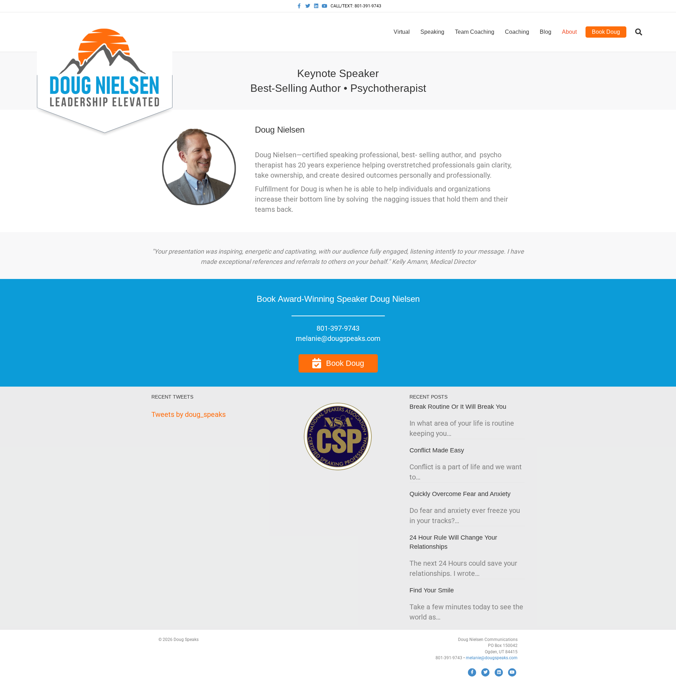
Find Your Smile (431, 590)
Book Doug (606, 32)
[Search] (636, 32)
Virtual (402, 32)
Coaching (517, 32)
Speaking (432, 32)
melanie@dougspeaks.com (492, 657)
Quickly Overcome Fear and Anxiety (460, 493)
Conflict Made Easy (436, 450)
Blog (545, 32)
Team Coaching (474, 32)
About (569, 32)
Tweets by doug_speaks (188, 414)
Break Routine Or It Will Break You (457, 406)
